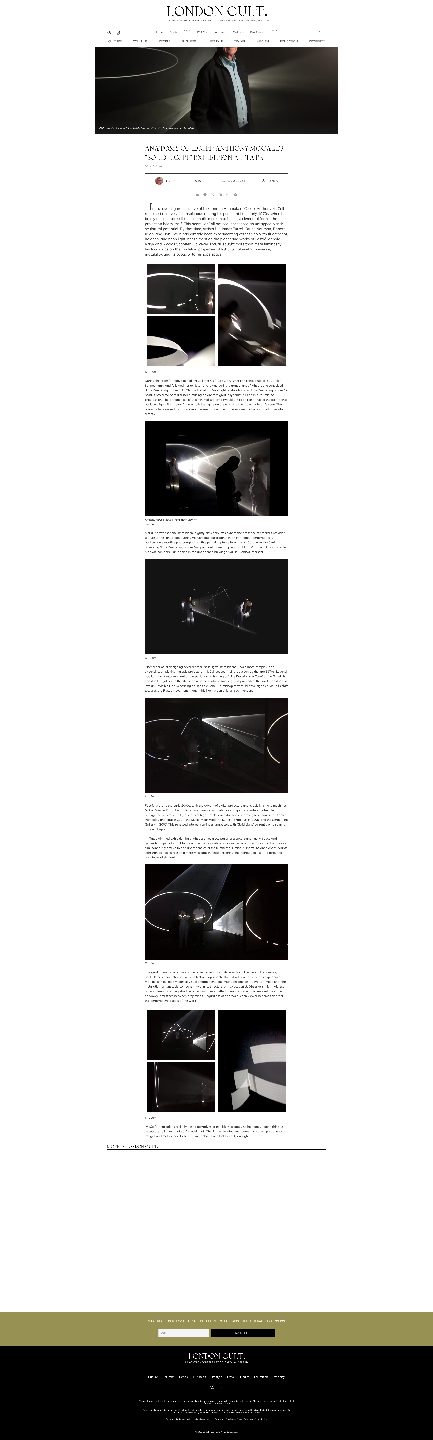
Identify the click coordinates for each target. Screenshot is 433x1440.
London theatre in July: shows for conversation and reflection (299, 1286)
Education (289, 41)
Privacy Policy (243, 1419)
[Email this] (197, 195)
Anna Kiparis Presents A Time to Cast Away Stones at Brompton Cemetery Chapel (298, 1190)
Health (263, 41)
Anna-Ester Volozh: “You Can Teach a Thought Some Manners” (243, 1190)
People (165, 41)
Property (317, 41)
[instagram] (118, 32)
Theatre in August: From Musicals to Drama (128, 1237)
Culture (115, 41)
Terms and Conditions (225, 1419)
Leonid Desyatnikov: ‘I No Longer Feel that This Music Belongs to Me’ (131, 1190)
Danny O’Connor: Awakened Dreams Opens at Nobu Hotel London (243, 1286)
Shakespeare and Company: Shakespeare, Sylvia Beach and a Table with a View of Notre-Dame (186, 1288)
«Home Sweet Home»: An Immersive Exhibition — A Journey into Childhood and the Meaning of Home (188, 1240)
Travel (240, 41)
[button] (318, 32)
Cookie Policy (260, 1419)
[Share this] (205, 195)
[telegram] (109, 32)
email (258, 1412)
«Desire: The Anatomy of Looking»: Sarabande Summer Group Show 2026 (299, 1238)
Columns (140, 41)
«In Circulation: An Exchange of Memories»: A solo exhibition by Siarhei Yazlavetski (132, 1288)
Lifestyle (215, 41)
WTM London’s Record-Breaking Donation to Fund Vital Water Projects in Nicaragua (187, 1192)
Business (189, 41)
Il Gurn (170, 181)
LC (146, 166)
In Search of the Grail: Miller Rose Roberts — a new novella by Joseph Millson (244, 1238)
